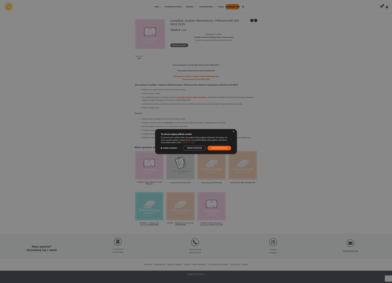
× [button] (233, 131)
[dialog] (196, 141)
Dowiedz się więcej (188, 142)
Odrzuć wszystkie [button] (194, 148)
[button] (169, 148)
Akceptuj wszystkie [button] (219, 148)
